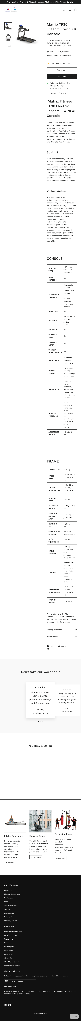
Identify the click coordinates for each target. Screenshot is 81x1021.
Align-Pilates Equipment (14, 931)
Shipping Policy (10, 921)
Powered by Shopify (40, 1013)
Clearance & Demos (12, 966)
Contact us (8, 898)
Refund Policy (9, 917)
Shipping (50, 55)
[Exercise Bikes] (40, 821)
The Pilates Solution (12, 962)
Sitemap (7, 909)
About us (7, 890)
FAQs (6, 902)
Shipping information (54, 630)
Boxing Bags (60, 858)
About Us (8, 958)
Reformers (10, 863)
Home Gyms (9, 947)
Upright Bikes (36, 857)
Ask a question (52, 637)
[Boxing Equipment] (66, 820)
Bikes (6, 943)
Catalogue (8, 950)
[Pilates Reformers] (15, 821)
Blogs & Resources (12, 894)
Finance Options (11, 913)
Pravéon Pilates (10, 935)
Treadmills (8, 939)
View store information (58, 93)
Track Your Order (11, 905)
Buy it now (61, 76)
